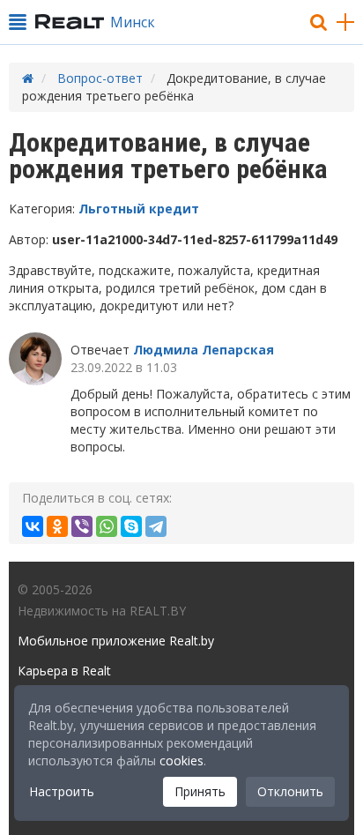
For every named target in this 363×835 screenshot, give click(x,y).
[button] (17, 22)
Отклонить (290, 791)
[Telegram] (156, 526)
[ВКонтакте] (32, 526)
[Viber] (82, 526)
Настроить (61, 791)
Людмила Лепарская (203, 349)
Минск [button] (132, 22)
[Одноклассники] (57, 526)
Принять (200, 791)
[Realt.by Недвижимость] (69, 22)
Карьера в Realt (64, 670)
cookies (181, 760)
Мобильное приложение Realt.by (116, 640)
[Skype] (131, 526)
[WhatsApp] (106, 526)
